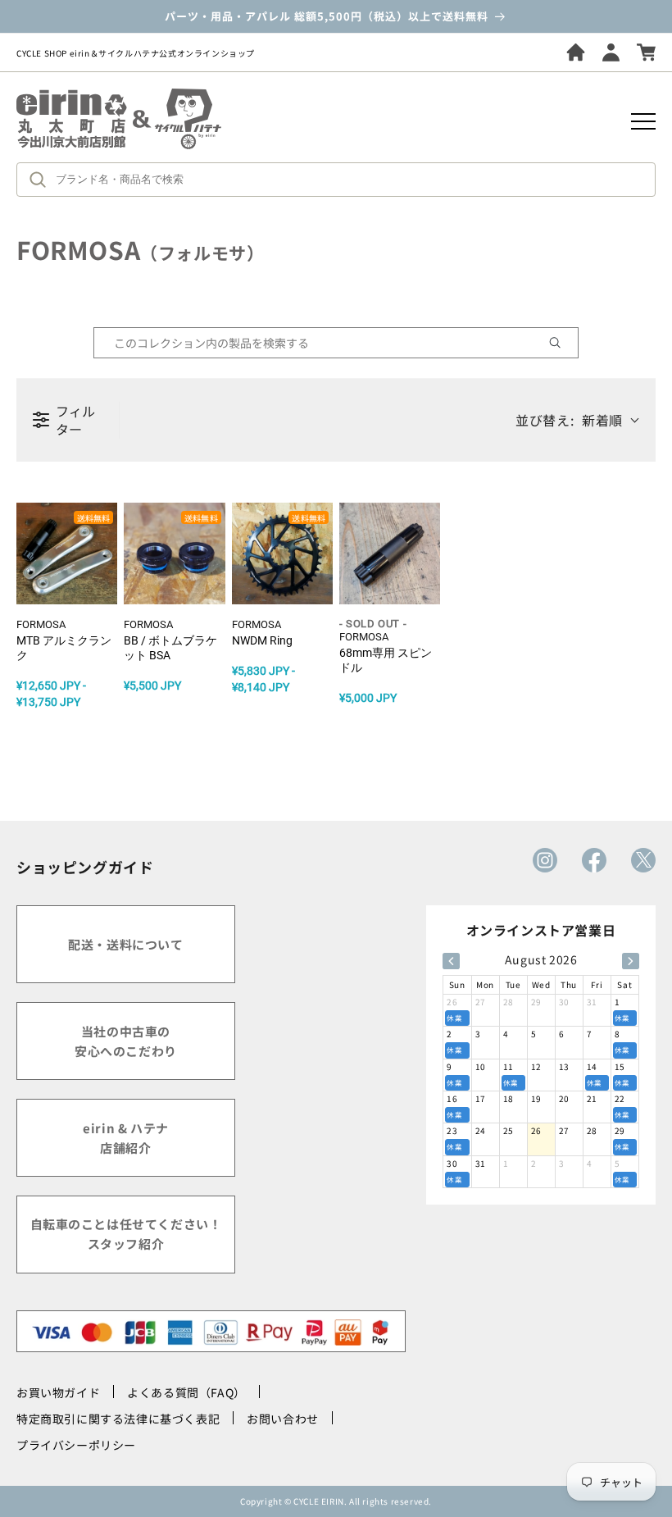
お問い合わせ (283, 1418)
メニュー (643, 121)
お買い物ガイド (58, 1392)
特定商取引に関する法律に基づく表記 (118, 1418)
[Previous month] (451, 961)
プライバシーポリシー (76, 1445)
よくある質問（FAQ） (186, 1392)
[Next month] (630, 961)
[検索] (42, 179)
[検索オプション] (561, 342)
